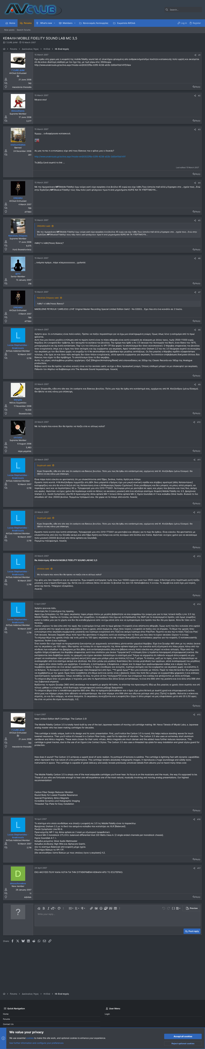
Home (6, 1014)
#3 (199, 129)
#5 (199, 220)
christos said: (43, 568)
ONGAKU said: (44, 226)
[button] (54, 23)
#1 (199, 55)
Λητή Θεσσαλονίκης (21, 249)
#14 (198, 604)
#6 (199, 258)
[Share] (195, 55)
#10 (198, 422)
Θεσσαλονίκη (25, 413)
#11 (198, 459)
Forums (6, 1019)
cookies (30, 1038)
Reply (197, 87)
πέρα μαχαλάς (24, 451)
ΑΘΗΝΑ (27, 897)
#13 (198, 556)
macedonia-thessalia (21, 87)
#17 (198, 868)
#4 (199, 183)
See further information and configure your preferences (36, 1043)
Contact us (8, 1024)
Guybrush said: (44, 465)
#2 (199, 95)
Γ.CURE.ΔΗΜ (12, 42)
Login (107, 1014)
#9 (199, 384)
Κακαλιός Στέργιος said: (48, 298)
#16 (198, 819)
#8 (199, 330)
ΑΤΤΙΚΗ (28, 212)
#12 (198, 512)
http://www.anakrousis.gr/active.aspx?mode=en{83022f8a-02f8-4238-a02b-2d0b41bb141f (80, 156)
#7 (199, 292)
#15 (198, 714)
